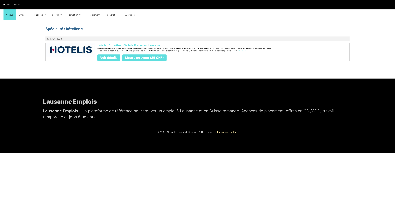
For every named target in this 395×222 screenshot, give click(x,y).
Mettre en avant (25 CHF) (144, 58)
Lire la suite (242, 51)
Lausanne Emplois (227, 132)
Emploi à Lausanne (13, 5)
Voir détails (108, 58)
